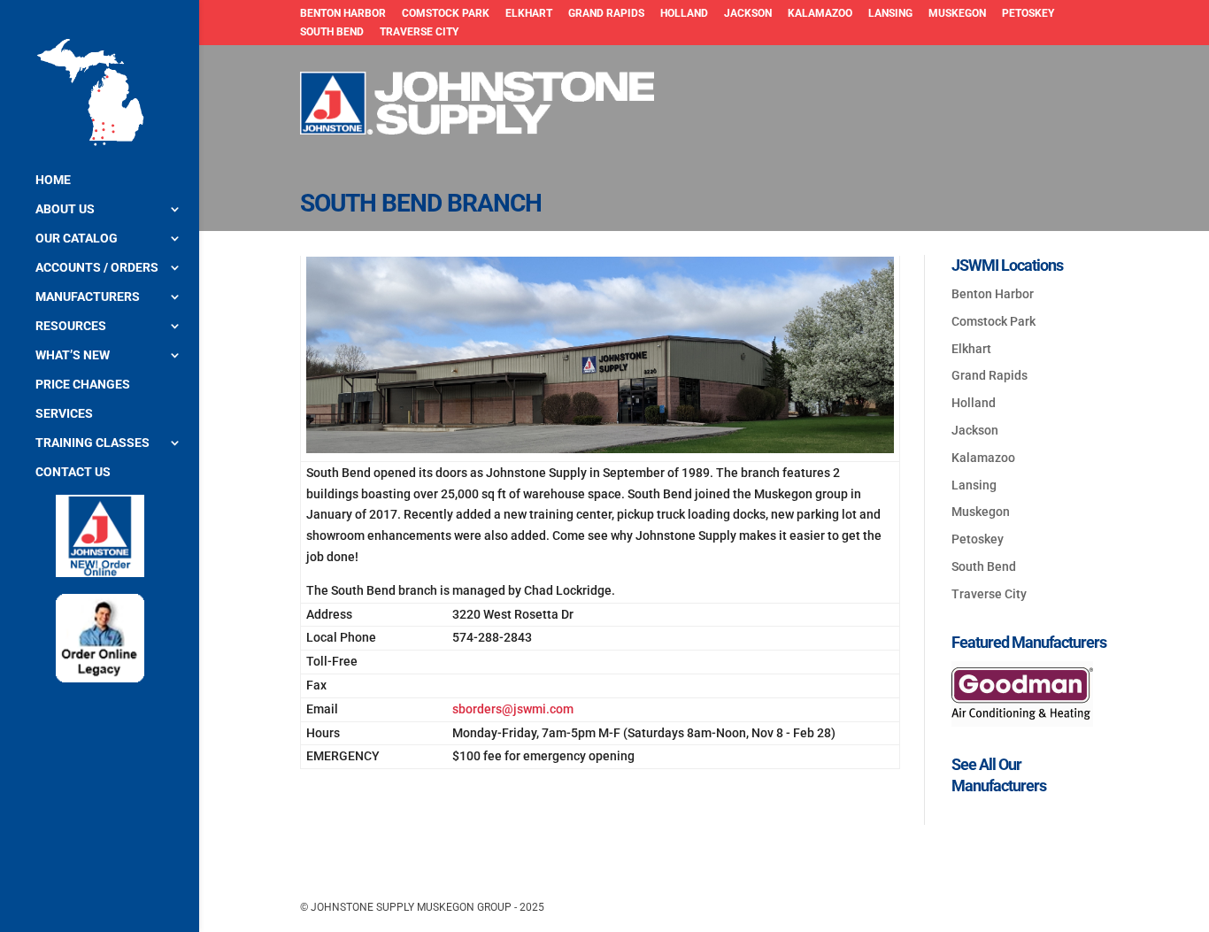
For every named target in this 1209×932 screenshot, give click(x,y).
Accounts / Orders (96, 267)
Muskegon (957, 13)
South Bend (332, 32)
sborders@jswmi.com (513, 709)
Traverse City (419, 32)
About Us (65, 209)
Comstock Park (445, 13)
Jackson (748, 13)
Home (53, 180)
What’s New (72, 355)
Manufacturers (87, 297)
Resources (70, 326)
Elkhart (528, 13)
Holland (684, 13)
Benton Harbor (343, 13)
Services (64, 413)
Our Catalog (76, 238)
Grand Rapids (606, 13)
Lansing (890, 13)
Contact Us (73, 472)
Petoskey (1028, 13)
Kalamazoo (820, 13)
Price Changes (82, 384)
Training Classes (92, 443)
